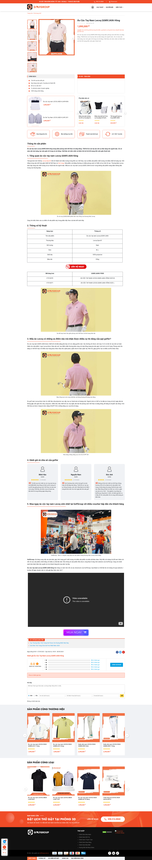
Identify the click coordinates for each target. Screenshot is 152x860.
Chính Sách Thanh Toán (86, 839)
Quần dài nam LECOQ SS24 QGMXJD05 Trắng (61, 745)
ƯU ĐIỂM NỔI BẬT (53, 858)
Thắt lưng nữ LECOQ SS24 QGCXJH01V (61, 798)
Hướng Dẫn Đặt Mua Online (86, 847)
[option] (56, 37)
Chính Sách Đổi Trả (84, 837)
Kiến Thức (119, 7)
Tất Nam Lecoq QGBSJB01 (83, 117)
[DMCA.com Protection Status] (107, 832)
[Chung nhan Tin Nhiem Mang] (120, 832)
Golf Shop (99, 7)
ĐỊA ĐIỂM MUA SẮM (77, 858)
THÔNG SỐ (41, 858)
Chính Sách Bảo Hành (85, 834)
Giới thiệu (32, 858)
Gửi (122, 695)
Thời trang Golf (37, 13)
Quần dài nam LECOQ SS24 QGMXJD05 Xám (36, 745)
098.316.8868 (114, 819)
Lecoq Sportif (46, 161)
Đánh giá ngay (116, 664)
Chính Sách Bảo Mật (84, 845)
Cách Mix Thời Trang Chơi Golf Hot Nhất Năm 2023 (45, 645)
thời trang (61, 163)
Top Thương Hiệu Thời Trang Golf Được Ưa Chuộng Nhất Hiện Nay (49, 643)
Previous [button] (40, 38)
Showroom (114, 1)
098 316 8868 (100, 1)
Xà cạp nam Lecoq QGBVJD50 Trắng (100, 117)
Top (5, 852)
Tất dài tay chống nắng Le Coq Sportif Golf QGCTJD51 (116, 117)
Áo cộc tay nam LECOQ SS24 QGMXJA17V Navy (37, 798)
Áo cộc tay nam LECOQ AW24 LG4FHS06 (55, 101)
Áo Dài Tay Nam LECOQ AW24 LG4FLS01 (55, 117)
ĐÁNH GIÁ (65, 858)
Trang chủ (92, 7)
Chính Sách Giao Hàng (85, 842)
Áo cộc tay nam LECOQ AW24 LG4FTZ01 (112, 745)
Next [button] (73, 38)
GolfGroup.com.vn (44, 853)
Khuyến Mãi (109, 7)
